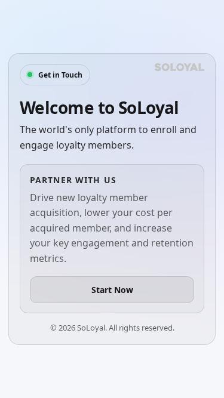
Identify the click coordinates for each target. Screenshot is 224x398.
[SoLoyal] (179, 67)
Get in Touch (60, 75)
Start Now (112, 289)
